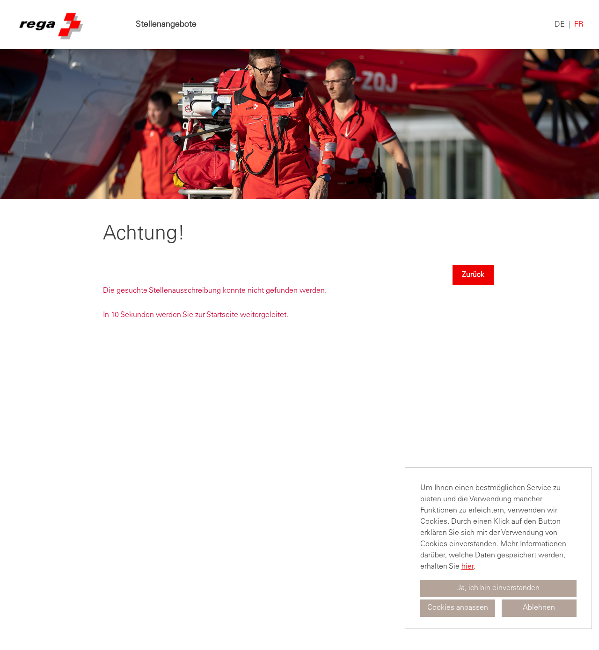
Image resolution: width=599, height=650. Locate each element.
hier (467, 567)
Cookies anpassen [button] (457, 608)
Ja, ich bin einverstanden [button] (498, 588)
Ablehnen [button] (539, 608)
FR (579, 25)
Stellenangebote (166, 25)
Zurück (473, 275)
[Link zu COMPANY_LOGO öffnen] (50, 24)
